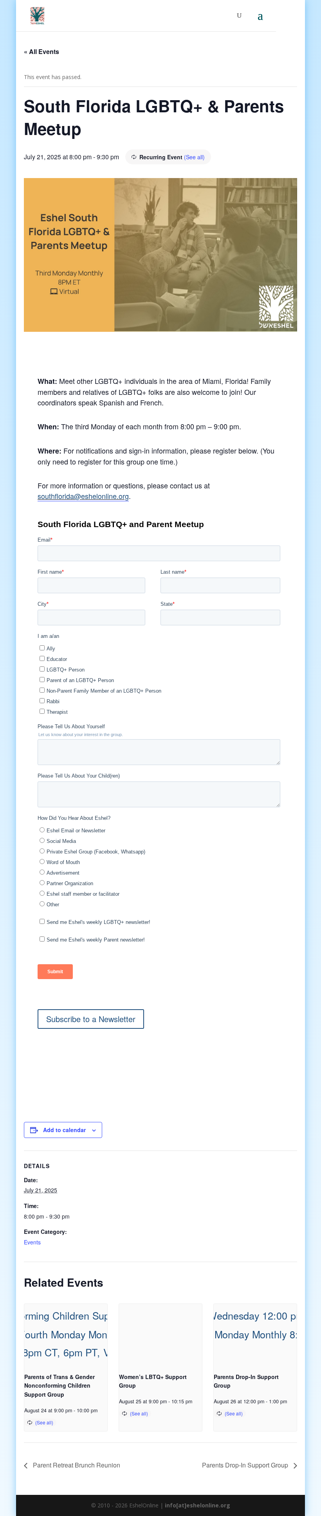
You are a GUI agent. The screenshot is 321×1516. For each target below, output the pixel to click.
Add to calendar (64, 1130)
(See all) (194, 157)
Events (32, 1242)
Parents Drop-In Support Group (246, 1464)
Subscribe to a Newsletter (90, 1018)
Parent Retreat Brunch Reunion (75, 1464)
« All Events (41, 51)
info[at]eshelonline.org (197, 1505)
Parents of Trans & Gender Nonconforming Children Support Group (59, 1385)
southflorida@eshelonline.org (83, 496)
